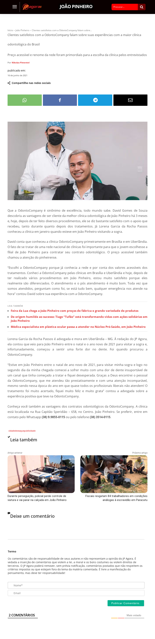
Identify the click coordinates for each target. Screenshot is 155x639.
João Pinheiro (76, 6)
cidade (12, 430)
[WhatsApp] (25, 100)
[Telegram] (95, 100)
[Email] (130, 100)
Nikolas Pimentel (20, 62)
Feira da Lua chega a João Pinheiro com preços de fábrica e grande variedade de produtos (74, 311)
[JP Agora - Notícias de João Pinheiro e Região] (33, 7)
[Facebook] (60, 100)
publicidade (30, 430)
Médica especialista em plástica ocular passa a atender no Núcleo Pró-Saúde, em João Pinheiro (78, 327)
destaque (19, 430)
